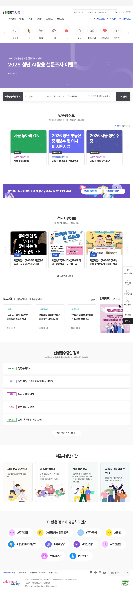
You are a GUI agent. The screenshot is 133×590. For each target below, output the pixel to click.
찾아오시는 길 (53, 573)
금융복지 (39, 19)
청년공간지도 (128, 273)
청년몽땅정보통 (11, 12)
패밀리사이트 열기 (22, 12)
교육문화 (49, 19)
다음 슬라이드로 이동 (127, 147)
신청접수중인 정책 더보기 (65, 433)
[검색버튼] (116, 13)
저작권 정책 (22, 573)
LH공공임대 (20, 299)
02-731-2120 (45, 583)
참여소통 (60, 19)
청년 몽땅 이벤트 (26, 407)
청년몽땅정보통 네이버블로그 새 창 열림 (100, 572)
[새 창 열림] (115, 318)
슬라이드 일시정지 (67, 84)
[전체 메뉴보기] (4, 19)
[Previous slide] (5, 33)
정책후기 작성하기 (90, 191)
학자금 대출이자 (26, 394)
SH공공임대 (35, 299)
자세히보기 (12, 73)
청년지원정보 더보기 (65, 276)
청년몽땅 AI (128, 284)
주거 (30, 19)
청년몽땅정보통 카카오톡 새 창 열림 (95, 572)
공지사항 (7, 299)
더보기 (93, 300)
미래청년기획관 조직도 (37, 573)
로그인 (128, 12)
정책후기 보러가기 (113, 191)
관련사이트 (115, 572)
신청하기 (113, 19)
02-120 (34, 583)
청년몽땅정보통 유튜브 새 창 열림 (104, 572)
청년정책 (12, 19)
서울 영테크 (126, 19)
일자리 (21, 19)
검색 (125, 96)
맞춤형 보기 (123, 126)
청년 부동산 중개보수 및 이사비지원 (35, 381)
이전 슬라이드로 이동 (5, 147)
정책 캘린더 (128, 294)
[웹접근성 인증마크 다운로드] (125, 583)
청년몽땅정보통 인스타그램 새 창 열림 (91, 572)
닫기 (126, 321)
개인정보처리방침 (9, 573)
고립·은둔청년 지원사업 (30, 420)
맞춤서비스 (100, 19)
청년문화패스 (24, 368)
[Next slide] (128, 33)
